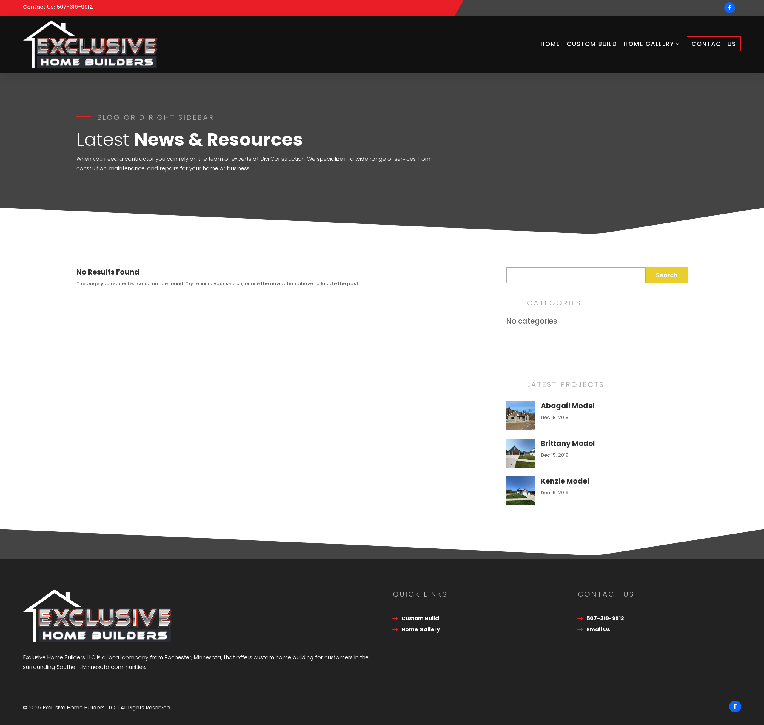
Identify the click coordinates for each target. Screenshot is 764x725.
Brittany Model (568, 443)
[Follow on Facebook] (729, 7)
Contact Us (713, 44)
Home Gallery (649, 44)
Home (550, 44)
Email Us (598, 629)
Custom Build (592, 44)
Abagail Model (568, 406)
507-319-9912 (74, 6)
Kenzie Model (565, 481)
